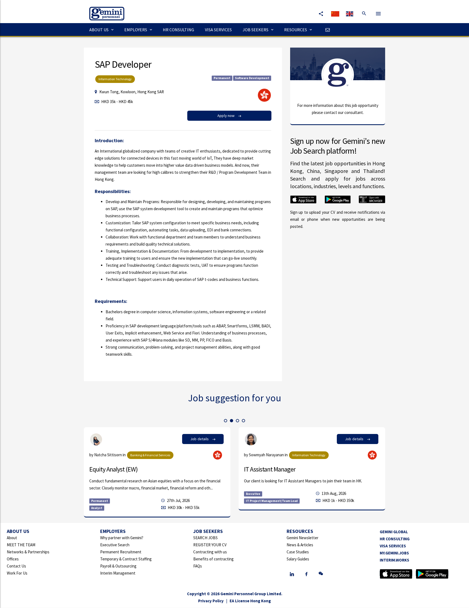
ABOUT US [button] (99, 29)
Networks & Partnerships (28, 551)
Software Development (252, 78)
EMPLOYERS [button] (135, 29)
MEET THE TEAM (21, 544)
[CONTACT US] (326, 29)
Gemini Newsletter (302, 537)
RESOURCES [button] (295, 29)
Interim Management (117, 573)
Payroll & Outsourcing (118, 566)
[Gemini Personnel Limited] (104, 9)
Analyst (96, 508)
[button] (226, 420)
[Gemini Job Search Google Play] (432, 573)
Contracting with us (210, 551)
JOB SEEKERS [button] (255, 29)
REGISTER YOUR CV (210, 544)
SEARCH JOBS (205, 537)
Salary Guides (298, 559)
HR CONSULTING (178, 29)
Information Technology (115, 79)
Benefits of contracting (213, 559)
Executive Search (114, 544)
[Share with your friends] (321, 13)
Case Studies (298, 551)
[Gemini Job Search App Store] (396, 573)
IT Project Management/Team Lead (272, 501)
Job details (200, 438)
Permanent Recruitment (120, 551)
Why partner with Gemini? (121, 537)
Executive (253, 494)
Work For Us (17, 573)
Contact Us (16, 566)
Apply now (226, 115)
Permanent (222, 78)
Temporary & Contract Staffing (126, 559)
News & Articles (300, 544)
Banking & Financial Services (150, 455)
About (12, 537)
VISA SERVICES (218, 29)
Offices (13, 559)
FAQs (197, 566)
